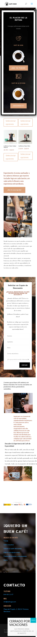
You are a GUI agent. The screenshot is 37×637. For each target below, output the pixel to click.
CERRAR (33, 620)
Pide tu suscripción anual (12, 552)
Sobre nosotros (9, 545)
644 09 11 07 (8, 594)
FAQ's (6, 560)
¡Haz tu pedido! (18, 68)
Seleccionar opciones (11, 122)
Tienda (6, 541)
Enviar (25, 365)
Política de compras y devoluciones (15, 556)
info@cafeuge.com (10, 602)
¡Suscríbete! (18, 106)
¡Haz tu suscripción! (14, 190)
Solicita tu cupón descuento (13, 549)
